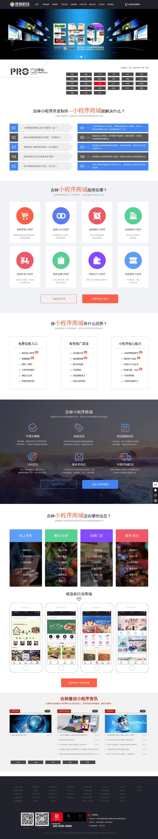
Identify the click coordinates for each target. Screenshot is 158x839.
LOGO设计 (70, 790)
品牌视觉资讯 (70, 787)
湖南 (127, 79)
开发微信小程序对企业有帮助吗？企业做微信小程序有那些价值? (78, 750)
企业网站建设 (18, 787)
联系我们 (111, 4)
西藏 (72, 93)
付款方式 (140, 790)
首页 (36, 4)
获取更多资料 (58, 484)
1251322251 (102, 826)
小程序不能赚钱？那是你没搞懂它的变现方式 (78, 735)
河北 (141, 79)
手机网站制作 (18, 794)
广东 (99, 74)
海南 (72, 79)
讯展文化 (122, 790)
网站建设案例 (88, 787)
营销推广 (55, 4)
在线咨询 (68, 819)
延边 (70, 762)
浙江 (99, 93)
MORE (47, 711)
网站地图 (95, 833)
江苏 (72, 83)
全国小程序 (136, 68)
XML (88, 833)
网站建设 (46, 4)
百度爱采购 (35, 797)
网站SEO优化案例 (87, 801)
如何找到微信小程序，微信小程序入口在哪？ (126, 735)
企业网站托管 (53, 790)
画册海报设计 (70, 797)
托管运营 (64, 4)
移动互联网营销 (105, 794)
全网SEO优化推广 (105, 801)
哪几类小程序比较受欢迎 (78, 740)
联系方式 (140, 787)
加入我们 (122, 801)
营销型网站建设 (18, 790)
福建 (86, 74)
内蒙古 (141, 83)
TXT (91, 833)
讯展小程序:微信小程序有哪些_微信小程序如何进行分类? (78, 754)
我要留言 (57, 819)
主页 (130, 68)
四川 (127, 88)
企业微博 (80, 819)
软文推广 (35, 801)
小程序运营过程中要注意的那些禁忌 (126, 749)
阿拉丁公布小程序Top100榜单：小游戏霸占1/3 (126, 754)
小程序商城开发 (53, 797)
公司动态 (105, 787)
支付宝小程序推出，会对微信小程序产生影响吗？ (126, 745)
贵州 (127, 74)
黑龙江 (100, 79)
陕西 (113, 88)
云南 (86, 93)
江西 (86, 83)
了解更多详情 (58, 299)
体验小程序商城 (100, 484)
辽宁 (113, 83)
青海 (72, 88)
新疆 (141, 88)
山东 (86, 88)
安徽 (72, 74)
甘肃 (141, 74)
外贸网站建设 (18, 801)
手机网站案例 (88, 790)
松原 (87, 762)
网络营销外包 (53, 794)
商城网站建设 (18, 797)
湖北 (113, 79)
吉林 (142, 68)
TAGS (100, 833)
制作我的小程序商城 (79, 683)
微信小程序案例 (88, 797)
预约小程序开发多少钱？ (30, 735)
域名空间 (92, 4)
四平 (53, 762)
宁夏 (127, 83)
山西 (99, 88)
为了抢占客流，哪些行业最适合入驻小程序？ (78, 745)
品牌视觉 (74, 4)
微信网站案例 (88, 794)
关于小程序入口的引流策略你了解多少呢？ (126, 740)
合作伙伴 (122, 797)
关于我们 (101, 4)
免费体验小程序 (100, 299)
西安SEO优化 (36, 794)
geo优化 (35, 790)
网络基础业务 (105, 797)
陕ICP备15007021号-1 (109, 833)
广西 (113, 74)
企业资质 (122, 794)
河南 (86, 79)
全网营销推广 (35, 787)
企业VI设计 (70, 794)
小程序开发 (83, 4)
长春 (18, 762)
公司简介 (122, 787)
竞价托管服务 (53, 787)
